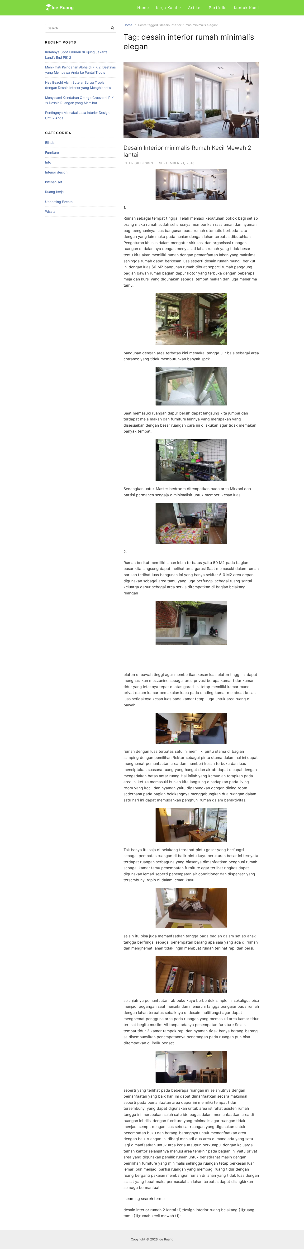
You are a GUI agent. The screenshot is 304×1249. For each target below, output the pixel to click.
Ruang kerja (54, 192)
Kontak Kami (246, 7)
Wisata (50, 211)
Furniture (52, 152)
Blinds (49, 142)
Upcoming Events (58, 202)
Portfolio (218, 7)
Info (48, 162)
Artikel (195, 7)
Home (143, 7)
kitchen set (53, 182)
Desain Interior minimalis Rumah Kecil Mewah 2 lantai (187, 151)
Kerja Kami (166, 7)
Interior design (138, 163)
